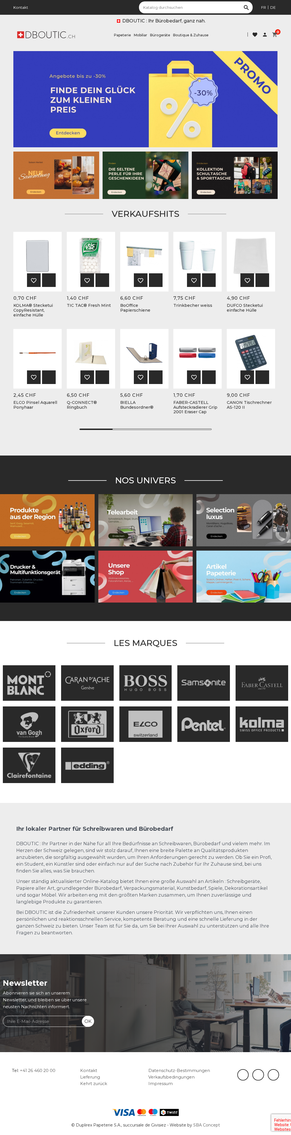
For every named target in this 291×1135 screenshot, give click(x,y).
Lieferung (90, 1077)
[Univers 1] (243, 520)
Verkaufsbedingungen (171, 1077)
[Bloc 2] (235, 175)
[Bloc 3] (56, 175)
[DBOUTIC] (46, 34)
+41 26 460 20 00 (37, 1070)
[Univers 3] (145, 576)
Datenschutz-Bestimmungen (179, 1070)
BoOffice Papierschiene (135, 308)
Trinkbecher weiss (192, 305)
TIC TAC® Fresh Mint (89, 305)
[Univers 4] (47, 520)
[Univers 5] (243, 576)
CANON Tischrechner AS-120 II (249, 405)
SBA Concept (206, 1125)
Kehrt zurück (93, 1083)
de (273, 7)
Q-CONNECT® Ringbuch (82, 405)
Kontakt (20, 7)
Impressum (160, 1083)
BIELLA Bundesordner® (136, 405)
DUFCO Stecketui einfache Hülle (245, 308)
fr (263, 7)
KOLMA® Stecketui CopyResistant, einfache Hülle (33, 310)
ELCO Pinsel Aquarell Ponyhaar (35, 405)
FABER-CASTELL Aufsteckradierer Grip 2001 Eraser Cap (195, 407)
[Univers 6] (47, 576)
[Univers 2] (145, 520)
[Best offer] (145, 175)
